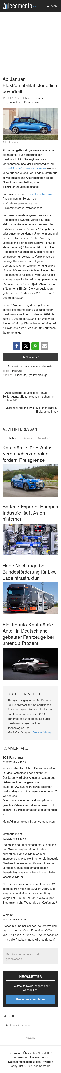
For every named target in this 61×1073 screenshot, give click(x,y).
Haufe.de (47, 366)
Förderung (16, 370)
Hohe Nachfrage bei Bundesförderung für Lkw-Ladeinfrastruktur (30, 571)
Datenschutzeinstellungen (24, 1061)
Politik (23, 98)
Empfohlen (10, 438)
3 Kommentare (31, 102)
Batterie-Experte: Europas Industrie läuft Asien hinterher (30, 512)
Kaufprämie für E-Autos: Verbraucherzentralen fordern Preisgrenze (28, 453)
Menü (54, 6)
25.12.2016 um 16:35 (14, 762)
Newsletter (32, 357)
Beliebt (28, 438)
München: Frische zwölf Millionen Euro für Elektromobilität (31, 409)
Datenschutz (38, 1057)
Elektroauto (19, 375)
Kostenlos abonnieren (30, 999)
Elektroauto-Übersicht (21, 1053)
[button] (16, 346)
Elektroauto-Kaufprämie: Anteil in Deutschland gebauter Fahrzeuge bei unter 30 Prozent (28, 633)
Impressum (20, 1057)
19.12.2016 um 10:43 (14, 838)
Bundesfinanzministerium (23, 366)
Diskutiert (43, 438)
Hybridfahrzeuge (37, 375)
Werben (48, 1061)
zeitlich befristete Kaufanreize (27, 168)
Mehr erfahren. (42, 732)
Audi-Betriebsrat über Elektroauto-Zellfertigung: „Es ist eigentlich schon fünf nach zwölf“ (29, 396)
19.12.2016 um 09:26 (14, 919)
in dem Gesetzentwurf (40, 194)
